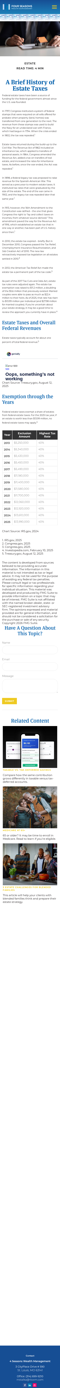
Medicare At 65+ (14, 830)
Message (8, 676)
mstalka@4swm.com (30, 1380)
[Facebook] (25, 1385)
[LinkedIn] (30, 1385)
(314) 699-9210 (34, 1376)
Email (6, 659)
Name (6, 643)
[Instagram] (35, 1385)
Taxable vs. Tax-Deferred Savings (27, 770)
